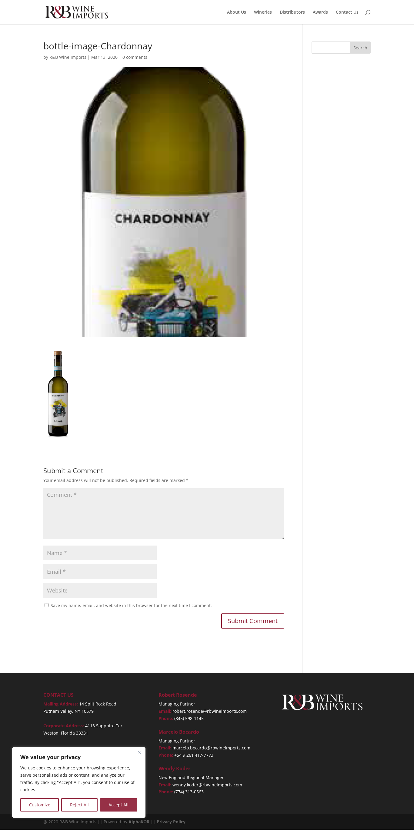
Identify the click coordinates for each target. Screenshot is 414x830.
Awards (320, 12)
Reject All (79, 805)
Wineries (263, 12)
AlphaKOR (139, 822)
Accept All (119, 805)
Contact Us (347, 12)
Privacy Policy (171, 822)
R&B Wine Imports (67, 57)
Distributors (292, 12)
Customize (39, 805)
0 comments (134, 57)
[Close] (139, 752)
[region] (78, 782)
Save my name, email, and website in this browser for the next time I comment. (131, 605)
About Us (236, 12)
